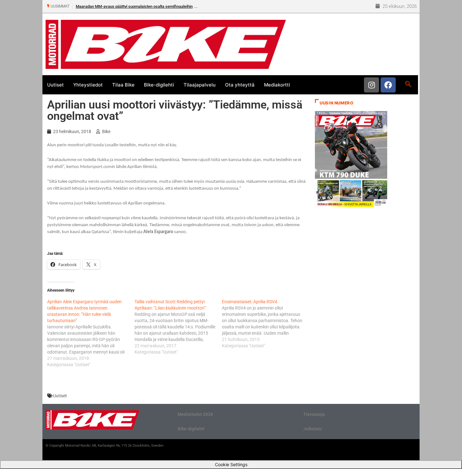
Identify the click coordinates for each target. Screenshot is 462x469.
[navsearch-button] (408, 84)
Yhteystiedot (88, 85)
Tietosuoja (314, 414)
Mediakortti (277, 85)
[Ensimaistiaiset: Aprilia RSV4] (265, 324)
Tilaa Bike (123, 85)
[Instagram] (371, 84)
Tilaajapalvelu (200, 85)
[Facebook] (388, 84)
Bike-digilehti (159, 85)
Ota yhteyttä (240, 85)
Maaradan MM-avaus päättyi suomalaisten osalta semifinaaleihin (134, 6)
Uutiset (55, 85)
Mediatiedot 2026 (195, 414)
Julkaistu (312, 428)
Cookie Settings (231, 464)
